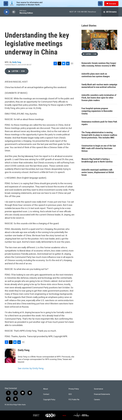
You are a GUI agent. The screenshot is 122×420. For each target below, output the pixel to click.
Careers (97, 400)
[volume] (14, 12)
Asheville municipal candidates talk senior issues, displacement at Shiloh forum (97, 172)
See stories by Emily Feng (30, 368)
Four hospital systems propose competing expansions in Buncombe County (97, 111)
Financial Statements (102, 394)
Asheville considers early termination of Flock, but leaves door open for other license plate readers (98, 98)
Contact (46, 394)
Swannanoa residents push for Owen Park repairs (99, 123)
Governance (98, 389)
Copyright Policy (49, 400)
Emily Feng (16, 62)
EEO (70, 394)
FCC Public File (74, 400)
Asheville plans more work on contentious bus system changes (95, 75)
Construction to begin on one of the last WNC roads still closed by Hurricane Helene (98, 148)
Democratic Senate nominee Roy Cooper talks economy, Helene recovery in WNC (98, 64)
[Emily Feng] (10, 356)
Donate (112, 3)
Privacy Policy (74, 389)
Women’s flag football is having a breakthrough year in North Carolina (96, 160)
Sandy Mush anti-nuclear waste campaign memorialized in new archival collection (99, 85)
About (45, 389)
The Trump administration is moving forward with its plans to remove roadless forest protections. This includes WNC (99, 135)
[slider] (17, 12)
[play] (6, 12)
